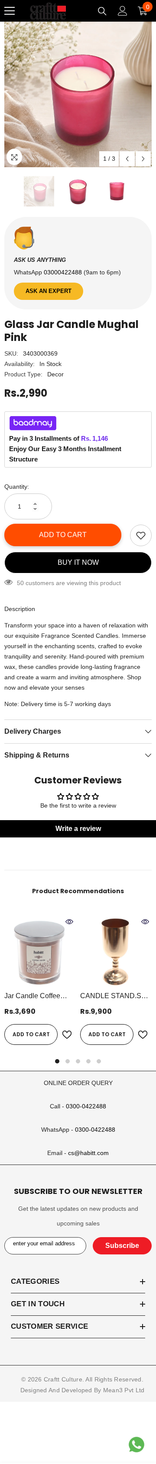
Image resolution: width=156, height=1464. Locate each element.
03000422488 (64, 272)
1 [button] (57, 1061)
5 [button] (99, 1061)
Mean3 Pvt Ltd (124, 1390)
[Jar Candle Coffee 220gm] (40, 951)
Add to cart (63, 534)
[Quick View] (69, 921)
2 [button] (67, 1061)
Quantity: (16, 486)
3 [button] (78, 1061)
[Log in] (122, 11)
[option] (78, 93)
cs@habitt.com (88, 1152)
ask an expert (49, 291)
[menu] (9, 11)
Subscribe (122, 1245)
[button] (127, 158)
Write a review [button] (78, 828)
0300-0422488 (86, 1106)
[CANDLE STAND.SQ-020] (116, 951)
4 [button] (88, 1061)
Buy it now (78, 562)
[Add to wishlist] (141, 535)
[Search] (102, 11)
